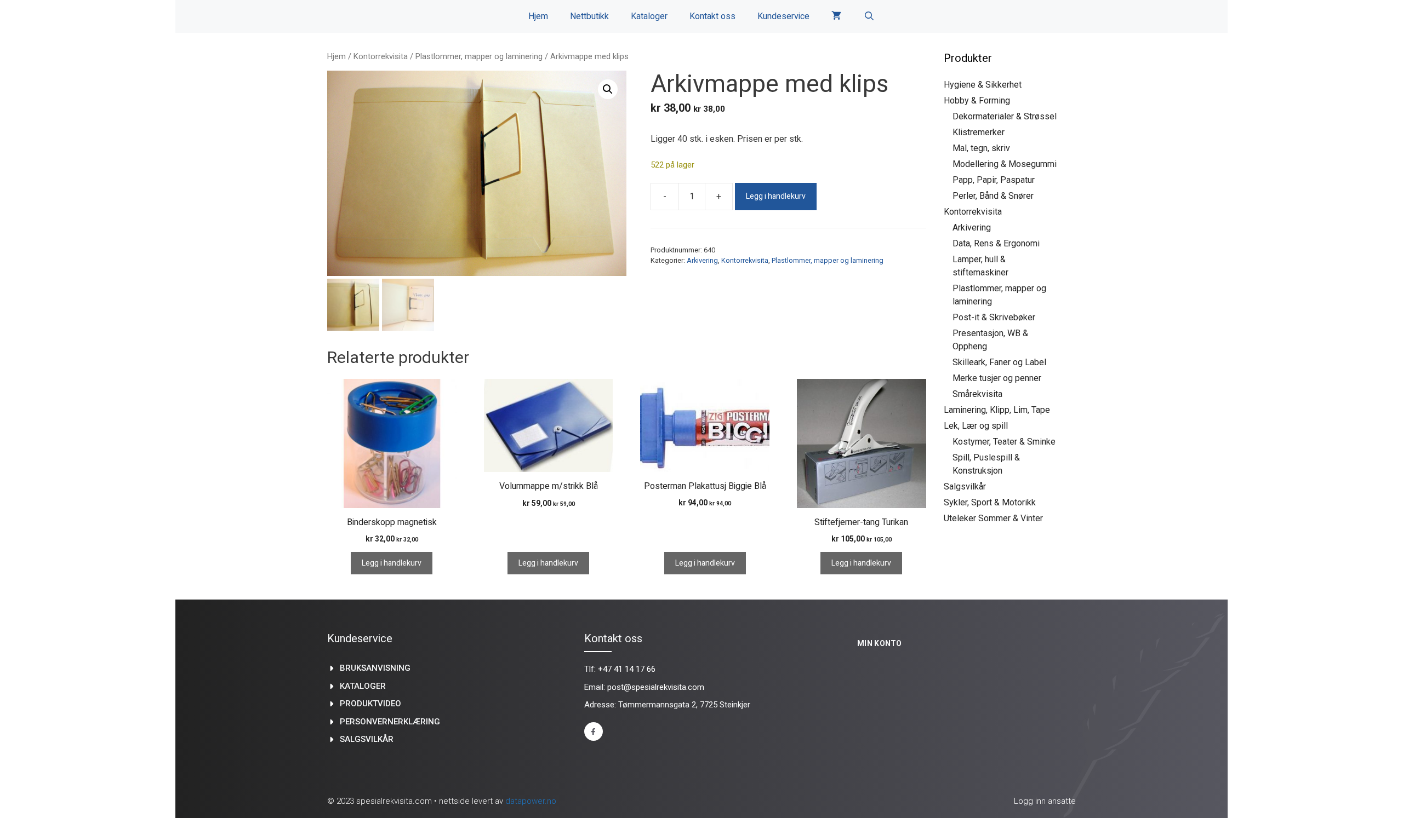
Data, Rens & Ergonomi (996, 243)
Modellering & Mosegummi (1005, 164)
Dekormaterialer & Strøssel (1005, 116)
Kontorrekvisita (380, 56)
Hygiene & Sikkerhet (983, 84)
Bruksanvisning (375, 668)
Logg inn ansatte (1045, 801)
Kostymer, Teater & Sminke (1004, 441)
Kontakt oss (712, 16)
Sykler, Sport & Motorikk (990, 502)
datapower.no (530, 801)
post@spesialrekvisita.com (655, 687)
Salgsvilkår (965, 486)
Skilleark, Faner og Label (999, 362)
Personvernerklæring (390, 722)
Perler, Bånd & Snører (993, 196)
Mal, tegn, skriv (981, 148)
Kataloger (649, 16)
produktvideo (370, 703)
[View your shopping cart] (836, 16)
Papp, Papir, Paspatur (994, 180)
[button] (608, 89)
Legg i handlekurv (776, 196)
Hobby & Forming (977, 100)
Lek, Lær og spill (976, 425)
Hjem (538, 16)
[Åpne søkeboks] (869, 16)
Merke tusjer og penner (997, 378)
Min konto (879, 643)
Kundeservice (783, 16)
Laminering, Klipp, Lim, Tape (997, 410)
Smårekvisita (977, 394)
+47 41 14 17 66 (626, 669)
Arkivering (702, 260)
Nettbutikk (589, 16)
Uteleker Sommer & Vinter (993, 518)
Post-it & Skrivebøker (994, 317)
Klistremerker (979, 132)
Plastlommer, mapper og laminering (479, 56)
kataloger (363, 686)
